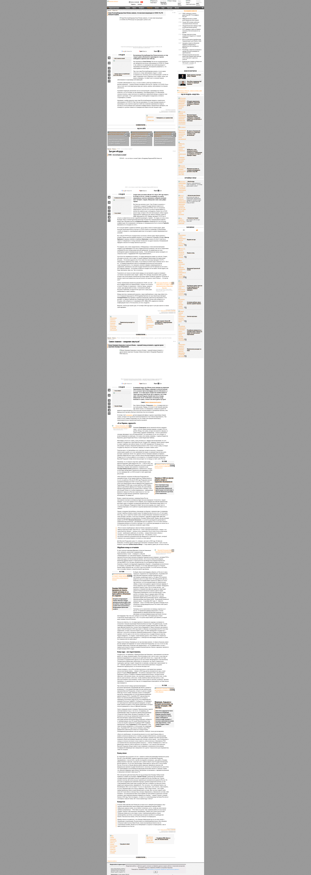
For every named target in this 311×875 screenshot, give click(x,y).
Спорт (163, 8)
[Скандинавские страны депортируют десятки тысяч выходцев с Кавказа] (182, 239)
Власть (134, 8)
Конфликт (141, 8)
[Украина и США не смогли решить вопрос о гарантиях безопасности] (164, 470)
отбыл (155, 405)
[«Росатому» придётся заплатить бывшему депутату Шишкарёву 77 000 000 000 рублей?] (113, 323)
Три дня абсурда (118, 406)
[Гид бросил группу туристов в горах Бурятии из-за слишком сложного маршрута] (182, 288)
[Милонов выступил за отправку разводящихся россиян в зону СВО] (182, 170)
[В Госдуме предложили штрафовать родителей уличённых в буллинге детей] (182, 103)
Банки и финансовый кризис (153, 402)
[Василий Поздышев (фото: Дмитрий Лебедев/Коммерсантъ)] (164, 551)
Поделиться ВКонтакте (109, 58)
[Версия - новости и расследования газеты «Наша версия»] (117, 3)
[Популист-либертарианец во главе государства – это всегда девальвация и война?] (182, 187)
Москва (177, 8)
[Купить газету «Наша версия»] (130, 2)
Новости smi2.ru (112, 861)
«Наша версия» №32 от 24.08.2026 (168, 310)
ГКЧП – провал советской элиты (199, 6)
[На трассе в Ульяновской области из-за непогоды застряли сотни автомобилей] (182, 133)
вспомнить (129, 415)
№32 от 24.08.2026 (135, 2)
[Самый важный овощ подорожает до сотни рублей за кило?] (182, 316)
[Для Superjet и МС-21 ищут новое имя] (182, 220)
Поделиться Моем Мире (109, 63)
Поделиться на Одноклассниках (109, 68)
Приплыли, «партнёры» (163, 3)
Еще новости (190, 67)
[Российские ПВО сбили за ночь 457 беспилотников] (150, 839)
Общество (149, 8)
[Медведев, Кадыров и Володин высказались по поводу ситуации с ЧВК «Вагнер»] (164, 694)
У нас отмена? (118, 213)
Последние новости (190, 11)
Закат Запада (179, 4)
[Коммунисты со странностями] (150, 118)
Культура (169, 8)
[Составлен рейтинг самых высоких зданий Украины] (182, 303)
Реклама (140, 4)
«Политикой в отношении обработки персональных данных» (163, 869)
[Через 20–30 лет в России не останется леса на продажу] (182, 253)
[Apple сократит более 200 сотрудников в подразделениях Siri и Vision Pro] (150, 322)
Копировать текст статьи (109, 81)
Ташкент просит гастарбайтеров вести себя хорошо (121, 74)
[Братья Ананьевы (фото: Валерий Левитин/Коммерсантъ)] (122, 426)
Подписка (133, 4)
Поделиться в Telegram (109, 78)
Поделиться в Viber (109, 74)
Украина (127, 8)
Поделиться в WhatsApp (109, 71)
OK (155, 872)
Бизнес (157, 8)
